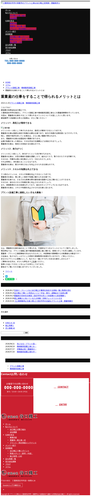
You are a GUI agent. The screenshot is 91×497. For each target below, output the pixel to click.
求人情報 (10, 328)
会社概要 (13, 18)
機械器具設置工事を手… (26, 351)
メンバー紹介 (10, 31)
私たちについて (11, 12)
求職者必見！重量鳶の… (26, 349)
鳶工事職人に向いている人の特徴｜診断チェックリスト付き (38, 298)
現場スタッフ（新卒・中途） (21, 39)
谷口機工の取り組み (18, 15)
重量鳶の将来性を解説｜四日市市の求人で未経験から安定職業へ (40, 295)
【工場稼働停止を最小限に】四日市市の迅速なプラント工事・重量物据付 (43, 301)
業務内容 (13, 23)
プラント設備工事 (12, 87)
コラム (8, 52)
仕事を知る (9, 20)
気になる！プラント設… (26, 343)
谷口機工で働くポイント (19, 36)
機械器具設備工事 (28, 87)
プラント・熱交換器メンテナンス (23, 28)
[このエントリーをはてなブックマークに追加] (6, 276)
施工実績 (9, 325)
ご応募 (33, 261)
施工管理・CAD (16, 42)
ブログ (8, 50)
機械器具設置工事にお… (26, 346)
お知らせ (10, 322)
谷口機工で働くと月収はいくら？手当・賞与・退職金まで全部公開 (40, 293)
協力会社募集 (10, 47)
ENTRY (63, 404)
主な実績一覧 (10, 44)
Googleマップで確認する (12, 485)
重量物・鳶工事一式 (18, 26)
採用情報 (8, 34)
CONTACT (8, 66)
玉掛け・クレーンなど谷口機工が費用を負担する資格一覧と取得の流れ (42, 290)
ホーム (8, 10)
